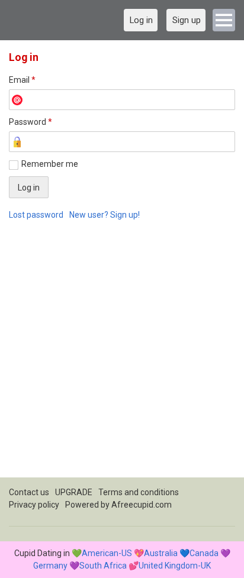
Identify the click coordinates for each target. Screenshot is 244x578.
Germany (50, 565)
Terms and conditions (138, 492)
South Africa (103, 565)
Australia (161, 553)
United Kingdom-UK (175, 565)
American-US (107, 553)
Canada (204, 553)
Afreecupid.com (141, 504)
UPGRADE (73, 492)
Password (30, 122)
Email (22, 80)
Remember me (49, 164)
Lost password (36, 214)
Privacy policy (34, 504)
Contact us (29, 492)
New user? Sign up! (104, 214)
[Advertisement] (122, 355)
